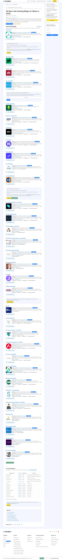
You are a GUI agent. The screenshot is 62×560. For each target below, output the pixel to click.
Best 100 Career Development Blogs (13, 520)
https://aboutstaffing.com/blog (20, 379)
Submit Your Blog (9, 23)
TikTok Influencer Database (18, 553)
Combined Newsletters (40, 539)
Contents (14, 15)
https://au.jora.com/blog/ (19, 355)
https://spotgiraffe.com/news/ (20, 415)
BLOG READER (49, 1)
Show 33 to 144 (10, 462)
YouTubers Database (17, 546)
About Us (4, 537)
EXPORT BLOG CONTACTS (41, 1)
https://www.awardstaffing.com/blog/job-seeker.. (23, 367)
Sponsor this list (17, 23)
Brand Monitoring (39, 537)
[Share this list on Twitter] (10, 17)
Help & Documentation (55, 539)
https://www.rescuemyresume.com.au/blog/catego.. (24, 403)
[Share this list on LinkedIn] (12, 17)
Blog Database (16, 539)
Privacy (4, 544)
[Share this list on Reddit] (13, 17)
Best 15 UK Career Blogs (11, 516)
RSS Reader (29, 539)
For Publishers (29, 537)
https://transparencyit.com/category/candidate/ (23, 427)
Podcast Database (17, 541)
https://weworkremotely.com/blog (21, 129)
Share (7, 17)
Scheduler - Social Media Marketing (42, 546)
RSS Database (16, 537)
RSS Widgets (38, 541)
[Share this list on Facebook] (8, 17)
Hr (10, 4)
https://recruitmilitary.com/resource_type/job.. (23, 215)
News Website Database (18, 548)
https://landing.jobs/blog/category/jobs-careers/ (23, 203)
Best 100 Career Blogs (11, 512)
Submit (8, 99)
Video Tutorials (53, 537)
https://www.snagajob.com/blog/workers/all (22, 153)
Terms (4, 546)
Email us (8, 52)
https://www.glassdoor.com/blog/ (21, 58)
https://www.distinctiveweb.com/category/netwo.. (23, 239)
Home (28, 1)
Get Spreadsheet (33, 469)
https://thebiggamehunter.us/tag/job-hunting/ (23, 251)
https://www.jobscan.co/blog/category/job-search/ (24, 82)
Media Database (30, 541)
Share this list (8, 524)
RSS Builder (38, 544)
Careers (6, 541)
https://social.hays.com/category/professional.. (23, 117)
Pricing (54, 1)
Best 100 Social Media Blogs (12, 517)
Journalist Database (17, 544)
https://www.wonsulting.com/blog (21, 319)
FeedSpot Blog (53, 544)
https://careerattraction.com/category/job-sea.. (23, 331)
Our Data (4, 539)
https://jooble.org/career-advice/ (20, 165)
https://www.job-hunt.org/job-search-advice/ (23, 32)
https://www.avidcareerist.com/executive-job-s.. (23, 263)
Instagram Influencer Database (19, 550)
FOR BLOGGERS (33, 1)
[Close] (61, 556)
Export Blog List (14, 198)
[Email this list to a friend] (15, 17)
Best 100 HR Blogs (10, 513)
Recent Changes (54, 541)
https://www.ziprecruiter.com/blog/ (21, 105)
